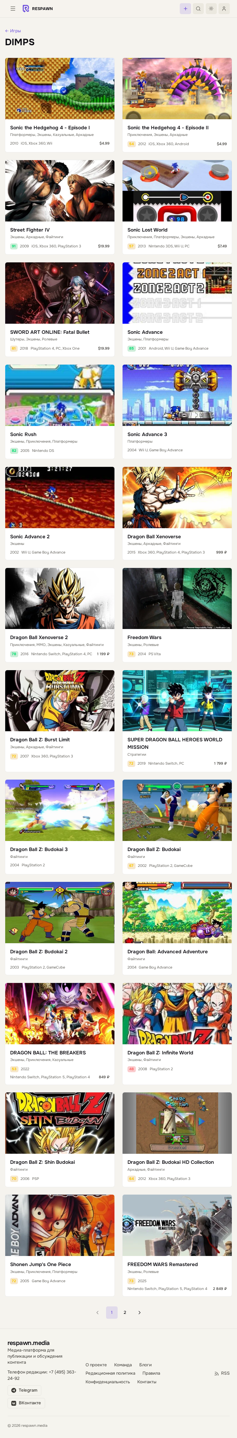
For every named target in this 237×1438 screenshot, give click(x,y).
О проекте (96, 1365)
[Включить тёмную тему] (211, 8)
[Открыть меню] (13, 8)
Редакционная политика (110, 1373)
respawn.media (29, 1343)
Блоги (145, 1365)
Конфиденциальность (108, 1382)
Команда (123, 1365)
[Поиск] (198, 8)
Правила (151, 1373)
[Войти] (224, 8)
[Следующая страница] (139, 1312)
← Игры (13, 31)
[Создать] (185, 8)
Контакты (146, 1382)
